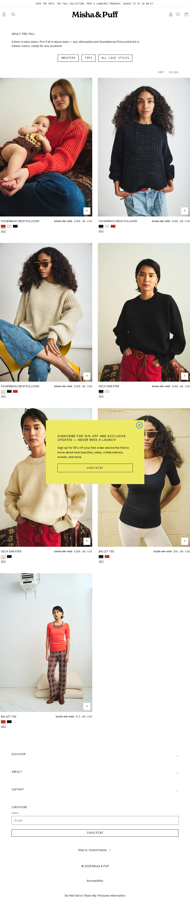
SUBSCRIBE (95, 468)
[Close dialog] (139, 425)
